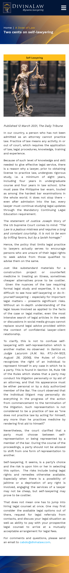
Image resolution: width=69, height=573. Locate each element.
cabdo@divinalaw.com (35, 542)
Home (8, 27)
